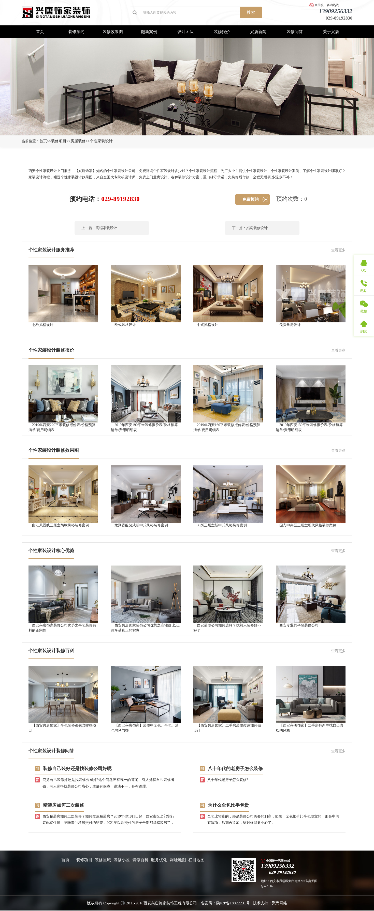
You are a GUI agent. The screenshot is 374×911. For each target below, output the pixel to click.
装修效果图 (113, 31)
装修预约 (76, 31)
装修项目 (58, 141)
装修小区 (121, 860)
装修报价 (222, 31)
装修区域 (103, 860)
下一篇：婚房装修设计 (250, 228)
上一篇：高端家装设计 (99, 228)
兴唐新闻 (258, 31)
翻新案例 (149, 31)
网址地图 (178, 860)
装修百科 (140, 860)
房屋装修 (78, 141)
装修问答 (294, 31)
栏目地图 (196, 860)
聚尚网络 (279, 903)
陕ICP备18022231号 (233, 903)
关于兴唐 (331, 31)
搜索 (251, 12)
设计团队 (185, 31)
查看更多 (338, 250)
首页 (40, 31)
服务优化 (159, 860)
